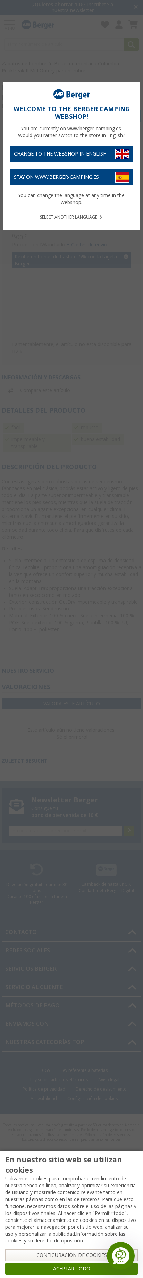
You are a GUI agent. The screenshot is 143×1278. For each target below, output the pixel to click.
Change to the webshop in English (60, 154)
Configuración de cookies (71, 1255)
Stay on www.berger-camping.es (56, 177)
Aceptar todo (71, 1268)
